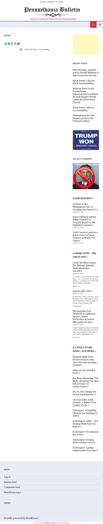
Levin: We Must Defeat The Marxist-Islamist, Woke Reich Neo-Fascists (84, 266)
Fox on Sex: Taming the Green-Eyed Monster (84, 393)
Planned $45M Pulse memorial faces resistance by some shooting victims (85, 361)
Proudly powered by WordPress (20, 518)
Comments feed (12, 487)
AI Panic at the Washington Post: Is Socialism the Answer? (84, 206)
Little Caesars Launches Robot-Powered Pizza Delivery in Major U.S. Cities (85, 236)
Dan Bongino (83, 198)
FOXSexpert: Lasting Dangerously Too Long (84, 449)
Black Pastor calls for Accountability (83, 109)
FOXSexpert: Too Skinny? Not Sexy (85, 433)
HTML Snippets (39, 523)
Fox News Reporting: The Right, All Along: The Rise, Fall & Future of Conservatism (86, 382)
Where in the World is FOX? (84, 372)
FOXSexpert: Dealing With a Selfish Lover (83, 441)
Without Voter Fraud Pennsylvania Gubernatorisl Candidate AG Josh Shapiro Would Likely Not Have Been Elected (85, 95)
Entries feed (10, 482)
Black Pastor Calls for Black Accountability (84, 82)
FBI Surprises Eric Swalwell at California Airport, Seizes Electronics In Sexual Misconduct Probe (84, 317)
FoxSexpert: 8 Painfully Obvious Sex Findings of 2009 (85, 413)
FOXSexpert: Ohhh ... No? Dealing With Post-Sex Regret (85, 424)
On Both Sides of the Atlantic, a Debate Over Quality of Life (84, 402)
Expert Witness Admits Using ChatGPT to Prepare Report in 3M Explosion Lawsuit (84, 221)
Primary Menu (100, 24)
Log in (7, 476)
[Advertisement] (86, 44)
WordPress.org (11, 492)
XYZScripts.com (61, 523)
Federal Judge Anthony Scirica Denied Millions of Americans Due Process (86, 72)
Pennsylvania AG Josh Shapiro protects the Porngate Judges (84, 118)
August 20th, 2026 (82, 291)
